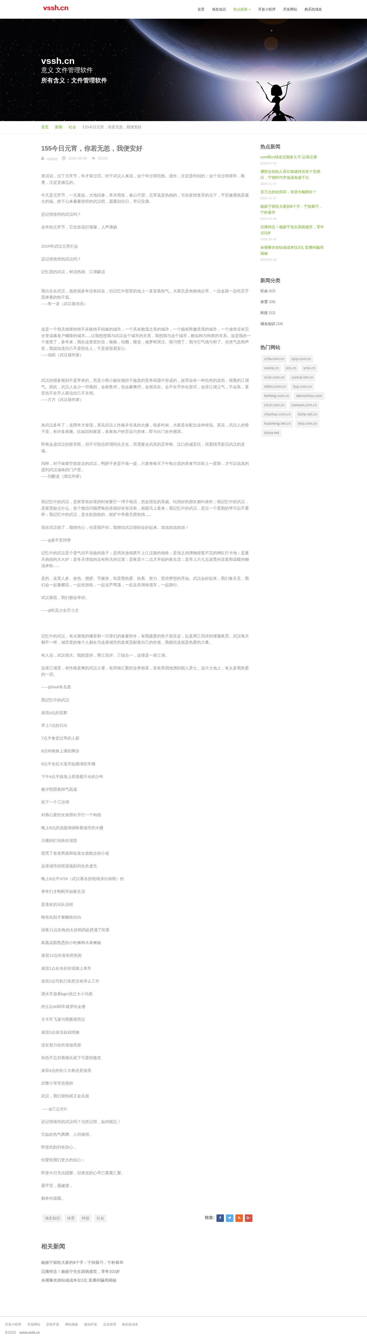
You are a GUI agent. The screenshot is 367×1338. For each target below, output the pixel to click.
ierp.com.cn (307, 423)
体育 (71, 1218)
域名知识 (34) (271, 324)
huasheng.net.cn (277, 423)
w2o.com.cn (274, 377)
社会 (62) (267, 291)
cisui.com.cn (274, 405)
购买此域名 (313, 9)
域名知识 (219, 9)
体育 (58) (267, 302)
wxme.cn (271, 368)
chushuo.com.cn (277, 414)
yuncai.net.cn (302, 377)
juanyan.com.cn (304, 405)
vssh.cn (52, 158)
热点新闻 (240, 9)
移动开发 (90, 1324)
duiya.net (271, 433)
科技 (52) (267, 313)
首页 (200, 9)
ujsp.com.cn (301, 359)
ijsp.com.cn (302, 386)
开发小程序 (267, 9)
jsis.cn (291, 368)
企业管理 (109, 1324)
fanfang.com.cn (276, 396)
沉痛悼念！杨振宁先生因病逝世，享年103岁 (80, 1272)
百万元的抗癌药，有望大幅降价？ (288, 192)
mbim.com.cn (275, 386)
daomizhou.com (309, 396)
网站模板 (71, 1324)
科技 (85, 1218)
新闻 (58, 127)
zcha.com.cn (274, 359)
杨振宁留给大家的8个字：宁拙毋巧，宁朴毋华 (82, 1263)
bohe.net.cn (307, 414)
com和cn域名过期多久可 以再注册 (288, 157)
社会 (72, 127)
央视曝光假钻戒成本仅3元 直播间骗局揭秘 (78, 1280)
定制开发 (52, 1324)
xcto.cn (309, 368)
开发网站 (290, 9)
